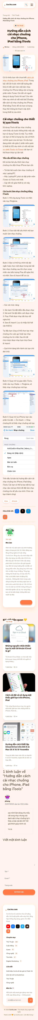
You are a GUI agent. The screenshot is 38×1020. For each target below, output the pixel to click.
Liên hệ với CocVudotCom (15, 975)
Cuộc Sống (11, 946)
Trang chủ (6, 15)
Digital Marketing (13, 961)
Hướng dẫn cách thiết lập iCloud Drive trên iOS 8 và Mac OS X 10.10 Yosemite (17, 747)
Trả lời (10, 829)
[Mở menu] (31, 4)
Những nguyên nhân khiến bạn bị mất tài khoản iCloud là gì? (18, 648)
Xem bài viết (26, 602)
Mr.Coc (7, 47)
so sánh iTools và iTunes (13, 149)
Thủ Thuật (15, 15)
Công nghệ (11, 953)
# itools (14, 501)
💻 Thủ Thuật (19, 26)
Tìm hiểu (11, 957)
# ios (6, 501)
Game (10, 949)
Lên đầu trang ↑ (29, 1015)
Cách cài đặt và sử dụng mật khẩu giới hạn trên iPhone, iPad (18, 697)
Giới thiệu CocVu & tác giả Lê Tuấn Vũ (19, 971)
